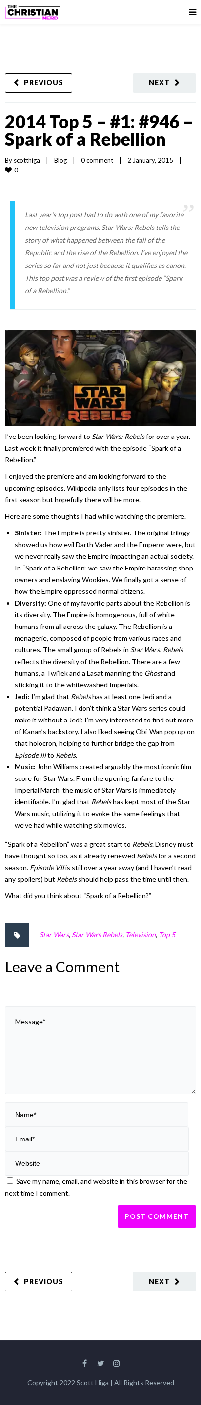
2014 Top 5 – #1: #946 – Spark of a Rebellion (99, 130)
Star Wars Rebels (97, 934)
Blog (60, 160)
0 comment (97, 160)
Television (140, 934)
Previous (43, 82)
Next (159, 82)
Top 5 (167, 934)
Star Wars (54, 934)
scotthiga (27, 160)
